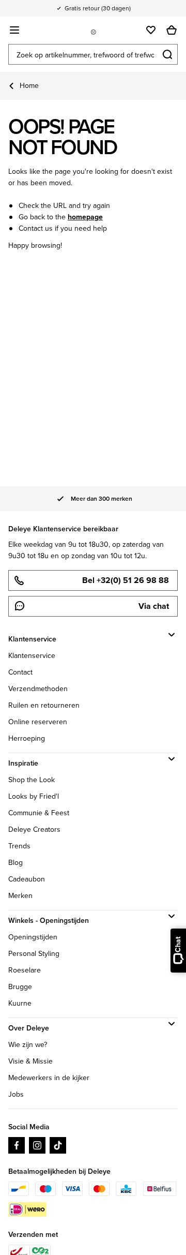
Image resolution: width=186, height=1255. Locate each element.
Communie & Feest (38, 813)
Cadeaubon (26, 879)
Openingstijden (32, 937)
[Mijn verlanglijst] (151, 30)
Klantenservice (31, 655)
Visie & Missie (30, 1061)
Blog (15, 862)
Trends (19, 846)
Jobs (16, 1094)
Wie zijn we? (27, 1044)
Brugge (20, 986)
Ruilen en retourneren (44, 705)
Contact (20, 672)
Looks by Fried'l (33, 796)
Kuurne (20, 1003)
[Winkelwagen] (171, 30)
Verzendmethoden (38, 688)
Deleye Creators (34, 829)
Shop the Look (31, 779)
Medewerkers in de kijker (48, 1077)
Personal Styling (33, 953)
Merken (20, 895)
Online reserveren (37, 721)
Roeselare (24, 970)
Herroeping (26, 738)
